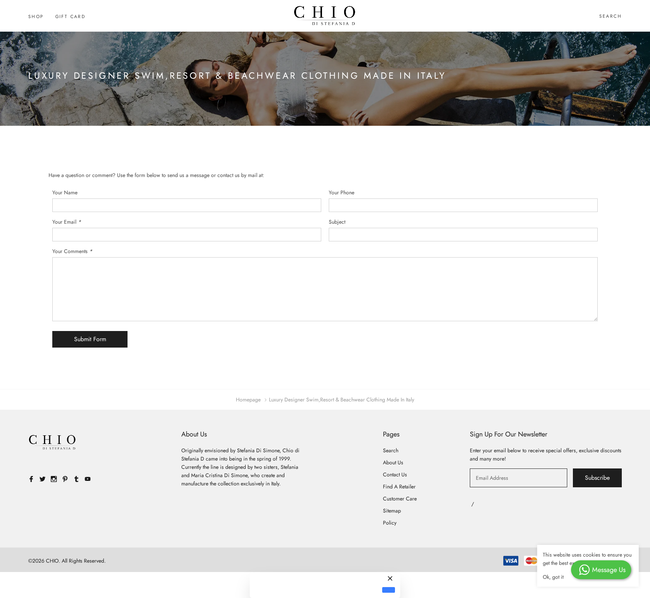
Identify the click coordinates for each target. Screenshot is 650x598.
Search (610, 16)
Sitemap (392, 510)
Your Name (64, 192)
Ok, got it (553, 577)
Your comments (72, 251)
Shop (36, 16)
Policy (389, 522)
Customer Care (400, 498)
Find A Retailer (399, 486)
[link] (52, 442)
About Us (393, 462)
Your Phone (341, 192)
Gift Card (70, 16)
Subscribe (597, 477)
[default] (388, 590)
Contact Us (395, 474)
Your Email (66, 222)
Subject (337, 222)
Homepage (248, 399)
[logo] (325, 16)
